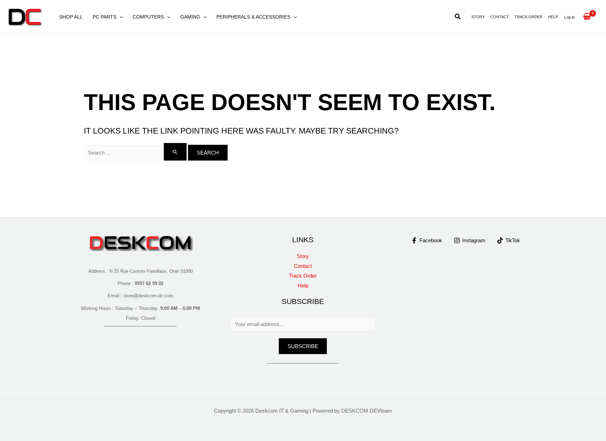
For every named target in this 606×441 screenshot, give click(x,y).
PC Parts (104, 17)
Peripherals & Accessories (253, 17)
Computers (148, 17)
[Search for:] (136, 153)
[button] (119, 17)
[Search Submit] (175, 152)
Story (478, 17)
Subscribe (303, 346)
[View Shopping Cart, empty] (587, 16)
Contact (499, 17)
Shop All (71, 17)
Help (553, 17)
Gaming (190, 17)
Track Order (528, 17)
